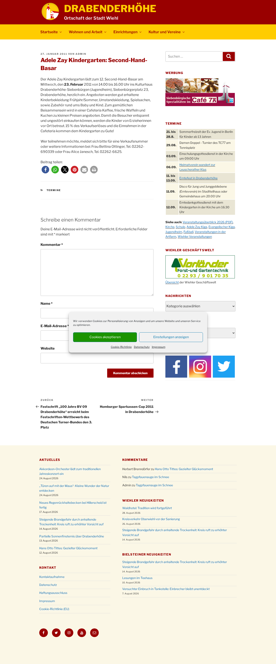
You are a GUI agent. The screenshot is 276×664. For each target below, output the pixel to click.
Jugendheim (173, 232)
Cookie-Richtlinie (121, 346)
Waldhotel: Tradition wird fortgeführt (147, 508)
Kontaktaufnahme (51, 577)
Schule (180, 227)
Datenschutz (142, 346)
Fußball (188, 232)
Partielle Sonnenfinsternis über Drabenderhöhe (71, 536)
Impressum (158, 346)
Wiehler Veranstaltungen (195, 236)
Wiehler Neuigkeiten (143, 500)
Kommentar (52, 245)
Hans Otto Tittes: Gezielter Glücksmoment (68, 548)
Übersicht (172, 282)
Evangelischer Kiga (222, 227)
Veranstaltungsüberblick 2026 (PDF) (208, 222)
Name (47, 303)
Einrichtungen (125, 32)
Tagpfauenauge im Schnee (150, 477)
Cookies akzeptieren (105, 337)
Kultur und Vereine (165, 32)
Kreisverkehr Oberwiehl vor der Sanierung (151, 519)
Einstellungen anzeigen (171, 337)
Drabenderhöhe (110, 8)
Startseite (49, 32)
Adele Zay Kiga (197, 227)
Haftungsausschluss (53, 593)
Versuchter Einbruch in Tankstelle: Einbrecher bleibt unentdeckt (166, 589)
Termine (54, 190)
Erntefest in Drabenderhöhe (198, 178)
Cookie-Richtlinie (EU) (54, 609)
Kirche (169, 227)
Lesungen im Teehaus (137, 578)
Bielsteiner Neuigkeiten (146, 554)
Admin (80, 53)
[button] (45, 169)
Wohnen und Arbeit (85, 32)
